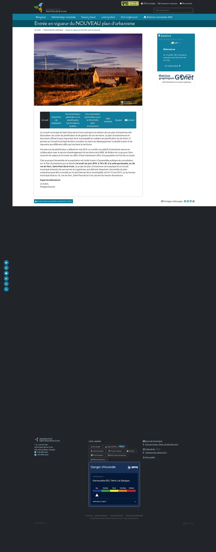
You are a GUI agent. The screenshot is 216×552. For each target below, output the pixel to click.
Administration (64, 16)
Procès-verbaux (116, 451)
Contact (131, 120)
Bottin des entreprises (117, 455)
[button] (193, 201)
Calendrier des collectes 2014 (156, 452)
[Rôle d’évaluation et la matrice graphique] (176, 78)
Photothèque (98, 455)
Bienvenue (41, 16)
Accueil (37, 30)
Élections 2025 (159, 16)
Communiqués (98, 451)
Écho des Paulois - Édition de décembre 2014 (161, 444)
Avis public (96, 447)
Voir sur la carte (99, 501)
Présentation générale (53, 30)
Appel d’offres (112, 447)
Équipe (118, 120)
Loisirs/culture (108, 16)
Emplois (131, 451)
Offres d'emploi (149, 3)
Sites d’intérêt (108, 120)
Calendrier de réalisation (56, 120)
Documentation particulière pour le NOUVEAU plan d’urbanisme (93, 120)
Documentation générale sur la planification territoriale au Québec (73, 120)
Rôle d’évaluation (98, 459)
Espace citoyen (88, 16)
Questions (168, 3)
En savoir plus (172, 65)
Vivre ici (129, 16)
